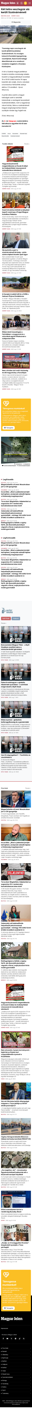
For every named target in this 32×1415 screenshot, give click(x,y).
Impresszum (4, 1328)
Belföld (4, 1361)
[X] (11, 1338)
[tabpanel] (16, 700)
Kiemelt (4, 1351)
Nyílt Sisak (5, 1358)
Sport (4, 1390)
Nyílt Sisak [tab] (5, 618)
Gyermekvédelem (7, 1377)
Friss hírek (5, 1348)
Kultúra (4, 1387)
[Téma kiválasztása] (17, 3)
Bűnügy (4, 1380)
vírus (9, 133)
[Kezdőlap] (8, 3)
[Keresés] (21, 3)
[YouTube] (7, 1338)
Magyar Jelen (5, 16)
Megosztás (17, 22)
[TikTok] (19, 1338)
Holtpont (4, 1364)
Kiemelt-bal (23, 133)
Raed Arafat (5, 136)
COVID (4, 133)
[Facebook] (3, 1338)
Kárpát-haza (15, 16)
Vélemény (5, 1354)
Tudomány (5, 1393)
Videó (4, 1371)
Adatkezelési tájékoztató (21, 1402)
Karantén (15, 133)
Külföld (4, 1367)
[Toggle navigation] (29, 3)
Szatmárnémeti (15, 136)
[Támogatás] (25, 3)
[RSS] (23, 1338)
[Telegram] (15, 1338)
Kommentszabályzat (9, 1402)
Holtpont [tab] (16, 618)
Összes (26, 144)
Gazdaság (5, 1383)
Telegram (12, 121)
